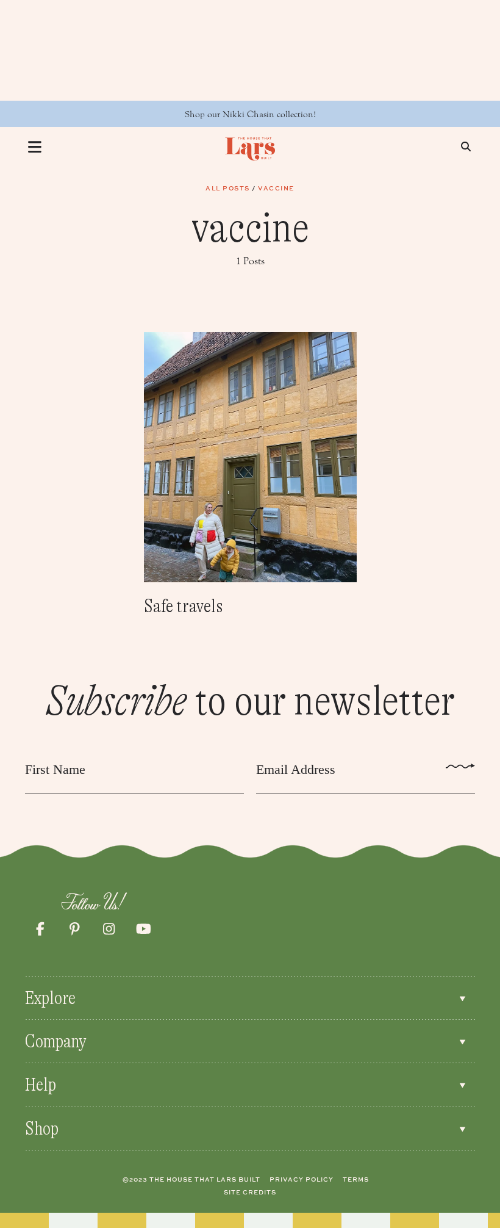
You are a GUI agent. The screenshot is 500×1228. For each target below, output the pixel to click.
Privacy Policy (302, 1179)
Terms (356, 1179)
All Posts (227, 188)
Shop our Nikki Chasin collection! (250, 114)
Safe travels (183, 606)
